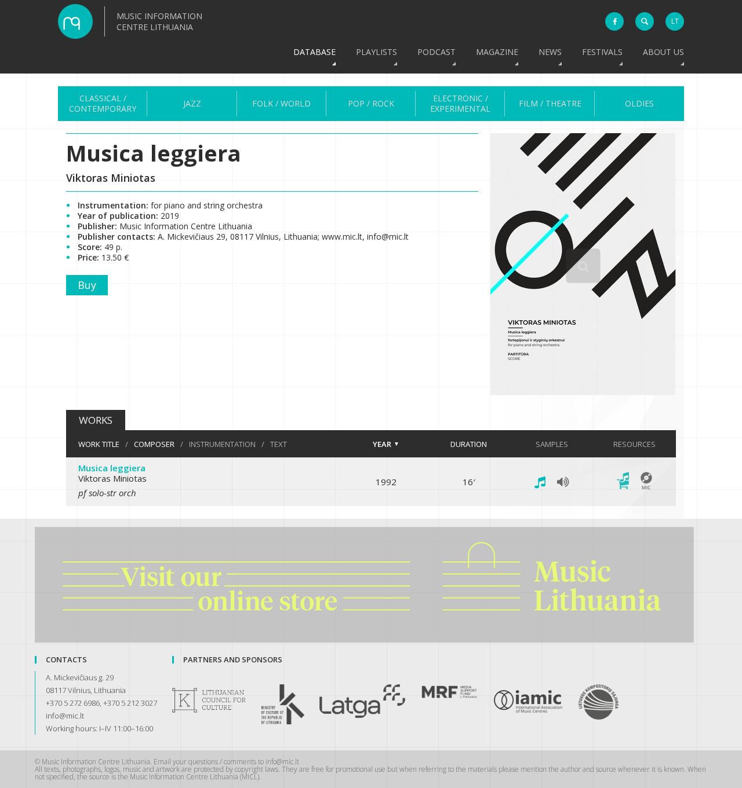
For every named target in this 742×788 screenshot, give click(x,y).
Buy (87, 285)
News (550, 51)
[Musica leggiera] (583, 392)
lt (675, 21)
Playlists (376, 51)
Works (95, 420)
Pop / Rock (371, 103)
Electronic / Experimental (460, 103)
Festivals (602, 51)
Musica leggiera (112, 468)
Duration (468, 444)
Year (382, 444)
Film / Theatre (550, 103)
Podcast (436, 51)
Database (314, 51)
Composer (154, 444)
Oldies (639, 103)
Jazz (192, 103)
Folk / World (281, 103)
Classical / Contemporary (102, 103)
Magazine (497, 51)
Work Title (98, 444)
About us (663, 51)
